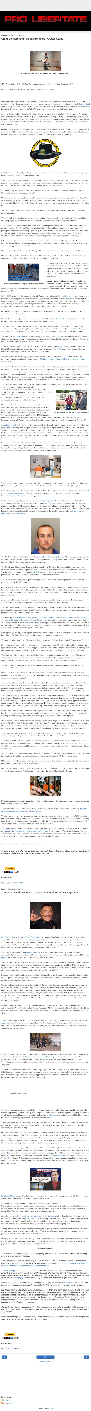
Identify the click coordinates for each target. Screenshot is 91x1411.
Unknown (6, 1400)
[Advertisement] (45, 6)
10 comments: (17, 882)
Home (46, 1357)
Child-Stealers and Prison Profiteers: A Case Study (32, 38)
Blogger (50, 1409)
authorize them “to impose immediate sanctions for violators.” (27, 831)
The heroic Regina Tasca (12, 1271)
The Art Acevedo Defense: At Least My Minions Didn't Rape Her (39, 892)
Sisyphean (85, 833)
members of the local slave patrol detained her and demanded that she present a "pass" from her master (39, 1056)
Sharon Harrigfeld (56, 336)
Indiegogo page (20, 1278)
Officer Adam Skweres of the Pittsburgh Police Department (51, 1147)
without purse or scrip (61, 1263)
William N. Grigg (9, 1403)
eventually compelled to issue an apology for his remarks (33, 1216)
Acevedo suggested (52, 1115)
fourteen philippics (33, 952)
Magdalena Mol (7, 1195)
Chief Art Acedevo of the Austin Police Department (20, 937)
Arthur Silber (69, 1283)
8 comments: (16, 1348)
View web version (45, 1361)
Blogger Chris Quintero (10, 1054)
